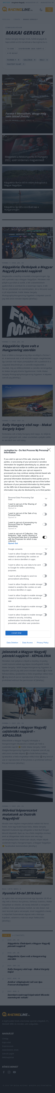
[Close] (49, 450)
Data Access (27, 642)
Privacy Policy (42, 642)
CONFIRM (16, 633)
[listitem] (27, 498)
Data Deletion (12, 642)
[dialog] (27, 546)
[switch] (45, 505)
